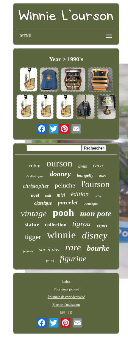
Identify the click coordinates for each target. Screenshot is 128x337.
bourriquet (91, 203)
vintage (34, 213)
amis (82, 166)
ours (102, 175)
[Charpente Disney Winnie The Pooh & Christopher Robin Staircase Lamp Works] (25, 107)
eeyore (102, 225)
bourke (98, 248)
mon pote (95, 213)
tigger (33, 237)
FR (70, 312)
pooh (63, 212)
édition (80, 194)
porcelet (68, 202)
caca (98, 165)
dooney (60, 174)
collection (55, 225)
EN (62, 312)
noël (35, 195)
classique (43, 203)
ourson (59, 163)
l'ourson (95, 184)
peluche (65, 185)
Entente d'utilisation (66, 305)
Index (66, 281)
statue (32, 224)
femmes (28, 251)
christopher (36, 186)
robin (34, 165)
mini (50, 261)
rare (73, 247)
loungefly (85, 175)
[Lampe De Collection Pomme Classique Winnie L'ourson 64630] (106, 107)
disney (94, 235)
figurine (73, 258)
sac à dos (49, 249)
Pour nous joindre (66, 289)
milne (98, 196)
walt (48, 195)
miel (61, 195)
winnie (61, 235)
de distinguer (35, 176)
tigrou (81, 224)
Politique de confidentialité (66, 297)
